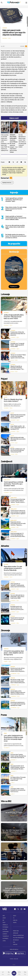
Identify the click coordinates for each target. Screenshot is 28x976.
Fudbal (14, 867)
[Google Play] (8, 953)
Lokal (4, 940)
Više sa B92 (6, 801)
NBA (14, 847)
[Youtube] (24, 909)
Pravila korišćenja (18, 935)
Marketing (16, 930)
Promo (4, 715)
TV (13, 918)
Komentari (23, 46)
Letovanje (5, 294)
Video (14, 915)
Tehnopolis (6, 936)
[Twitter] (18, 909)
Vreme (14, 922)
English (15, 920)
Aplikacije (16, 940)
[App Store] (19, 953)
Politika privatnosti (18, 937)
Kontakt (15, 944)
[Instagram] (21, 909)
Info (14, 810)
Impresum (15, 933)
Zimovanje (5, 630)
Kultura (5, 929)
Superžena (5, 931)
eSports (5, 933)
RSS (14, 942)
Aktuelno (4, 27)
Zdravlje (5, 924)
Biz (3, 920)
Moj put (4, 378)
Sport (4, 918)
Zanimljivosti (6, 461)
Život (4, 922)
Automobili (5, 938)
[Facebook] (15, 909)
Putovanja (5, 927)
